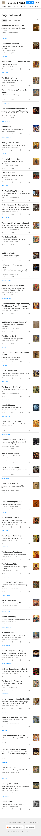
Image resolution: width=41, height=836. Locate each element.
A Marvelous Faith (9, 173)
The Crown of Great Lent (11, 387)
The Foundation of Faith (11, 44)
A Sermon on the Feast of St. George (13, 145)
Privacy (20, 822)
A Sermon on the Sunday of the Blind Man (15, 373)
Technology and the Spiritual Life (15, 205)
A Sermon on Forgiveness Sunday (13, 804)
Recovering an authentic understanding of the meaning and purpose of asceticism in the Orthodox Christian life (15, 443)
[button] (3, 6)
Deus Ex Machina (8, 405)
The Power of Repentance (12, 502)
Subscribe (30, 3)
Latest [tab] (5, 20)
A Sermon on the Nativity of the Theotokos (15, 308)
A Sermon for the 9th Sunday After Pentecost (13, 326)
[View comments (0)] (12, 35)
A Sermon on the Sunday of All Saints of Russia (15, 739)
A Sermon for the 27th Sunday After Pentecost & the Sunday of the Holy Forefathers (13, 289)
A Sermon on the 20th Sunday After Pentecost (13, 457)
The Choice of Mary (9, 78)
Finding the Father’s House (12, 582)
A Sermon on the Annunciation (12, 80)
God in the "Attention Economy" (14, 322)
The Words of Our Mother (12, 536)
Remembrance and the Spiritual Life (16, 699)
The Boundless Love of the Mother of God (15, 353)
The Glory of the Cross (10, 336)
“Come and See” (8, 633)
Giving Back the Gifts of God (13, 25)
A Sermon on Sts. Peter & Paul (11, 504)
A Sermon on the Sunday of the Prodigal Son (15, 586)
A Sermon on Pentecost (9, 64)
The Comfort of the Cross (12, 552)
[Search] (37, 20)
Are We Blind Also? (9, 371)
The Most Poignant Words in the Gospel (14, 91)
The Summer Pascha (10, 483)
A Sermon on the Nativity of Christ (13, 129)
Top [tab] (9, 20)
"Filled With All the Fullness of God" (16, 62)
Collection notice (34, 822)
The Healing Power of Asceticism (15, 439)
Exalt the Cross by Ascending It (14, 669)
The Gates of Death (9, 237)
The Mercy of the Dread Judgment (15, 223)
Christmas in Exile (9, 600)
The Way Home (8, 802)
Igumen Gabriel (13, 32)
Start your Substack (15, 827)
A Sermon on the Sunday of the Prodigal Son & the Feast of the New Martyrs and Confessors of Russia (15, 112)
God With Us (7, 127)
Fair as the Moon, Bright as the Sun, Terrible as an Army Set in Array (16, 305)
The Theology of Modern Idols (11, 408)
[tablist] (11, 20)
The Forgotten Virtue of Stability (14, 749)
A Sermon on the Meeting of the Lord (14, 239)
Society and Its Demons (11, 518)
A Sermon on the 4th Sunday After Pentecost (13, 47)
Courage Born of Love (10, 143)
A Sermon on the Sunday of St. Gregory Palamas (14, 567)
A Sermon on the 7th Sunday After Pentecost (13, 162)
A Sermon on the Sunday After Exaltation (15, 470)
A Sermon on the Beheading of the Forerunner (13, 684)
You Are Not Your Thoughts (12, 191)
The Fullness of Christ (10, 564)
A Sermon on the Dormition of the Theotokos (13, 487)
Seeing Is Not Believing (11, 159)
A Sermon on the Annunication (12, 538)
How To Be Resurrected (11, 453)
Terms (26, 822)
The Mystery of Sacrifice (11, 421)
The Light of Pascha (9, 767)
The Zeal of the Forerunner (12, 681)
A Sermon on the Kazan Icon (11, 357)
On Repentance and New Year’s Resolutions (16, 619)
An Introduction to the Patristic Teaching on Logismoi (16, 194)
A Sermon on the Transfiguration (12, 339)
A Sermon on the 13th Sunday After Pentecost (13, 29)
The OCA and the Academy (12, 651)
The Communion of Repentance (14, 108)
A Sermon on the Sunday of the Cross (14, 555)
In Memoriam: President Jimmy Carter (14, 266)
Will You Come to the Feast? (13, 285)
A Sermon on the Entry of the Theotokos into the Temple (15, 425)
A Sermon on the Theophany (11, 256)
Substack (11, 832)
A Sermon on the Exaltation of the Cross (15, 671)
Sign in (37, 3)
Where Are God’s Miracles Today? (15, 717)
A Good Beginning (9, 616)
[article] (20, 30)
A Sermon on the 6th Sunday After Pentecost (13, 721)
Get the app (30, 827)
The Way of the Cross (10, 467)
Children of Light (8, 253)
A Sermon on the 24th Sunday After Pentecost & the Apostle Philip (13, 636)
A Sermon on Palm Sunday (10, 95)
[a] (36, 193)
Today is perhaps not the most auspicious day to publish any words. (15, 787)
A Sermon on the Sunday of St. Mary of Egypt (14, 390)
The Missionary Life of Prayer (13, 735)
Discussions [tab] (16, 20)
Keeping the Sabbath (10, 784)
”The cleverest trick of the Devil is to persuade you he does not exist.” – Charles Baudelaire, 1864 (15, 521)
